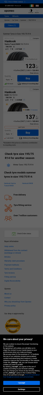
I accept (21, 383)
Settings (21, 389)
